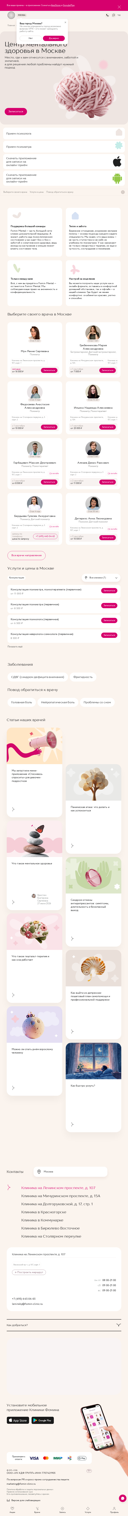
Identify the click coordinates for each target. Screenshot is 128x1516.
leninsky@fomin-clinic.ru (27, 1304)
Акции (12, 1512)
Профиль (114, 1512)
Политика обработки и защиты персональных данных (30, 1490)
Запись (62, 1512)
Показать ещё (14, 646)
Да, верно (54, 38)
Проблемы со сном (97, 702)
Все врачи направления (26, 555)
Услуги (88, 1512)
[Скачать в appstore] (18, 1420)
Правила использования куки (20, 1492)
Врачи (37, 1512)
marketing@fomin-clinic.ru (21, 1484)
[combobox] (101, 578)
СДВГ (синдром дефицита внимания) (37, 677)
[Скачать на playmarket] (43, 1420)
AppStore (56, 5)
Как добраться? (17, 1325)
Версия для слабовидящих (25, 1500)
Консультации (16, 577)
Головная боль (21, 702)
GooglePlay (68, 5)
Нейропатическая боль (58, 702)
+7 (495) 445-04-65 (45, 536)
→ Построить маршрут (29, 1272)
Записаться (15, 111)
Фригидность (83, 677)
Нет (31, 38)
